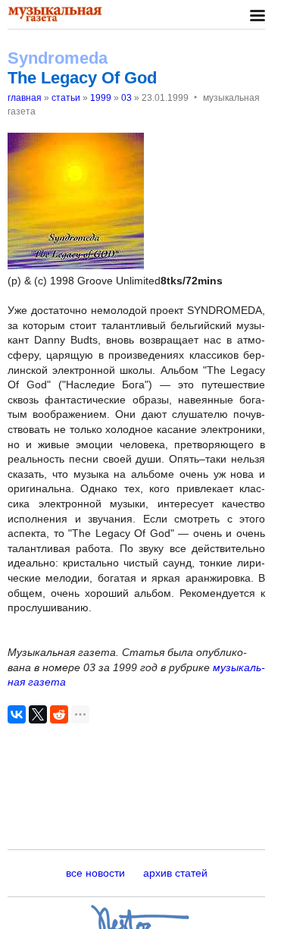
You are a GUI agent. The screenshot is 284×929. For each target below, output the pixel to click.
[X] (38, 714)
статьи (65, 98)
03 (126, 98)
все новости (95, 873)
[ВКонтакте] (17, 714)
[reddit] (59, 714)
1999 (100, 98)
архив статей (175, 873)
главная (25, 98)
